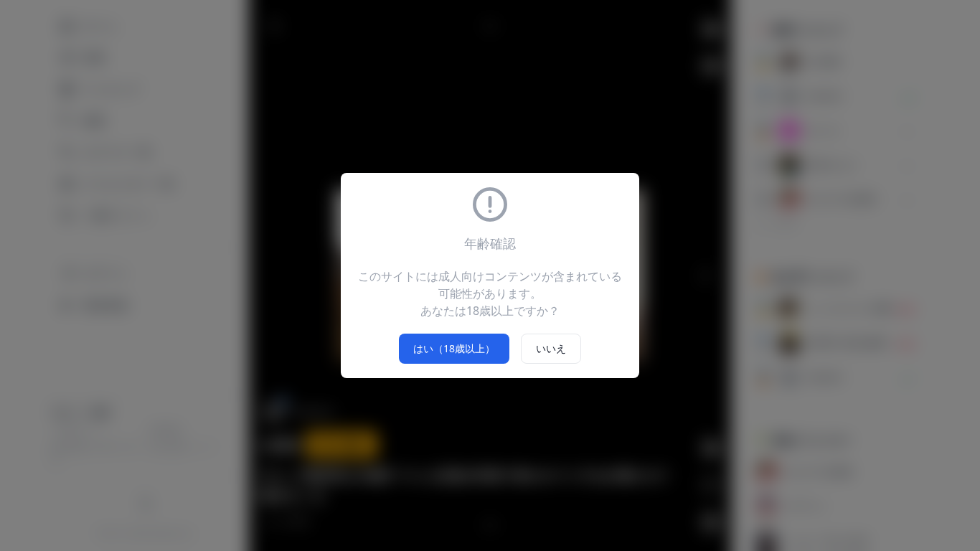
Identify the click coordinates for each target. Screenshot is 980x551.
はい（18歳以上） (454, 348)
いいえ (551, 348)
